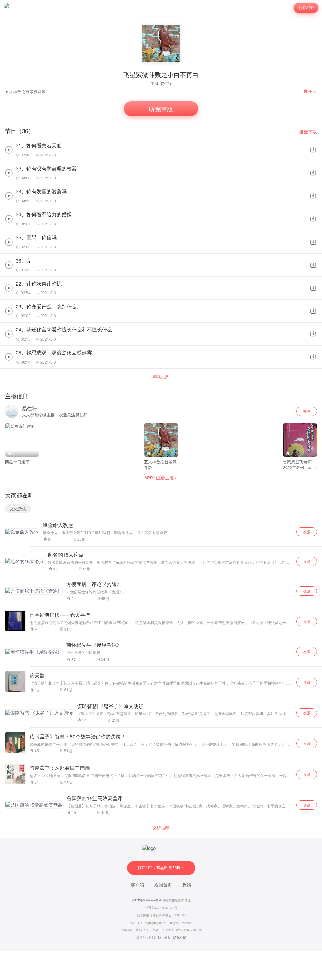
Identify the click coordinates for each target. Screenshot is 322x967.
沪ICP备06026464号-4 (146, 900)
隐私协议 (179, 937)
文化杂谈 (18, 509)
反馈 (186, 885)
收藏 (306, 531)
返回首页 (163, 885)
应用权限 (164, 937)
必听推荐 (161, 828)
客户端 (137, 885)
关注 (306, 411)
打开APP (306, 8)
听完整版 (161, 109)
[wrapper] (161, 483)
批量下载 (308, 132)
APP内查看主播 (158, 478)
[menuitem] (310, 91)
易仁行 (166, 83)
